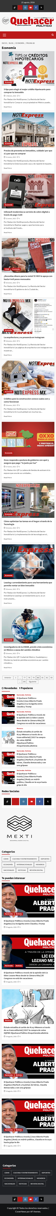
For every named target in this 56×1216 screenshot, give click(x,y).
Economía (8, 82)
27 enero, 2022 (11, 467)
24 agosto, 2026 (11, 1036)
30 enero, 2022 (11, 283)
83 (51, 677)
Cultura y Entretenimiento (24, 859)
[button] (4, 34)
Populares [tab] (26, 688)
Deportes (45, 859)
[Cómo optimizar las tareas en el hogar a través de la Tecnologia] (28, 500)
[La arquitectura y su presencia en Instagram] (28, 316)
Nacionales (20, 695)
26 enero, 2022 (11, 528)
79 (34, 677)
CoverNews (20, 1211)
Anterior (7, 677)
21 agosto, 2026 (11, 1146)
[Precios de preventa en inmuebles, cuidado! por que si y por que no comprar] (28, 129)
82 (47, 677)
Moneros (20, 728)
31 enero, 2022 (11, 157)
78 (29, 677)
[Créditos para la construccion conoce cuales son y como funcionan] (28, 378)
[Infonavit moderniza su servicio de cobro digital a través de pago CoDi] (28, 191)
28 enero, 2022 (11, 341)
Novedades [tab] (10, 688)
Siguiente (32, 681)
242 (24, 681)
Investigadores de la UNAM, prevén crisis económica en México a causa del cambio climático (28, 648)
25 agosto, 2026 (11, 927)
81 (42, 677)
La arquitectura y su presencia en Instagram (24, 337)
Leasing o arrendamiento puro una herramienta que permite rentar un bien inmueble (28, 584)
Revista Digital (36, 870)
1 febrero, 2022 (11, 96)
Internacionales (24, 864)
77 (25, 677)
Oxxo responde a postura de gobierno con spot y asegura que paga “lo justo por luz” (26, 462)
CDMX (7, 269)
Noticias (28, 695)
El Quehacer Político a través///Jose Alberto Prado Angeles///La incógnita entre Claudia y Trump (30, 702)
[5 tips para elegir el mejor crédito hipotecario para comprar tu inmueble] (28, 68)
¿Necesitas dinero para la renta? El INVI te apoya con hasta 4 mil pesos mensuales (28, 278)
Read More (8, 107)
